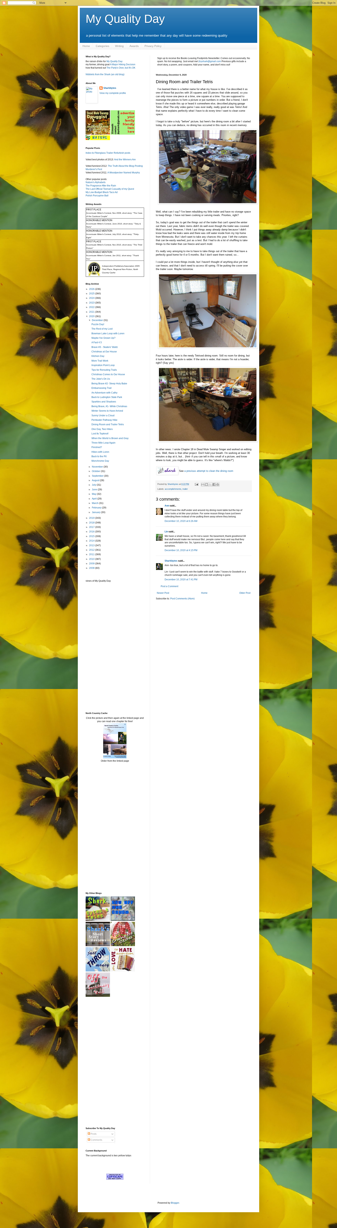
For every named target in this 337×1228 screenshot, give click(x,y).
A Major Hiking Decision (122, 64)
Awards (134, 46)
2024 (92, 298)
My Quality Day (125, 18)
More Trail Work (99, 360)
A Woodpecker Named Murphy (123, 172)
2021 (92, 312)
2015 (92, 536)
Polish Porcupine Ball (97, 195)
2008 (92, 568)
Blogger (175, 1203)
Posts (93, 1134)
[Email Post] (196, 484)
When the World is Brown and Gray (110, 438)
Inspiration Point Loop (103, 365)
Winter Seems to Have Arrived (107, 410)
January (96, 512)
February (97, 507)
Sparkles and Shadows (103, 401)
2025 (92, 293)
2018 (92, 522)
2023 (92, 302)
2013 (92, 545)
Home (86, 46)
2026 (92, 289)
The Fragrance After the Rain (101, 185)
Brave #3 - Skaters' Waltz (104, 347)
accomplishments (173, 489)
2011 (92, 554)
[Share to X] (210, 484)
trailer (185, 489)
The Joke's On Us (100, 379)
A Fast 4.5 (96, 342)
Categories (102, 46)
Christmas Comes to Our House (108, 374)
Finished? (96, 447)
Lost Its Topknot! (99, 433)
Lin (166, 531)
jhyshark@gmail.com (210, 61)
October (96, 471)
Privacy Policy (153, 46)
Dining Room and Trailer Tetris (107, 424)
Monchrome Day (100, 461)
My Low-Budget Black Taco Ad (102, 192)
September (98, 476)
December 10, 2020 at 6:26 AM (181, 521)
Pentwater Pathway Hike (104, 420)
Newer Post (163, 593)
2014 (92, 540)
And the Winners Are (125, 159)
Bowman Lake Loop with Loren (107, 333)
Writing (119, 46)
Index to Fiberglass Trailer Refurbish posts (108, 153)
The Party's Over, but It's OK (120, 67)
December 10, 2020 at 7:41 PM (181, 579)
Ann (167, 505)
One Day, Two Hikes (102, 429)
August (96, 480)
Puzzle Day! (97, 324)
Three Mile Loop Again (103, 442)
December (98, 320)
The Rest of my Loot (102, 328)
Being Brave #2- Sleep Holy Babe (109, 383)
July (94, 484)
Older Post (244, 593)
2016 (92, 531)
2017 (92, 527)
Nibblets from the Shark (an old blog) (105, 74)
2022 (92, 307)
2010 (92, 559)
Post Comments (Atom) (182, 598)
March (95, 503)
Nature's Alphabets (96, 182)
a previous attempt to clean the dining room (208, 470)
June (95, 489)
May (94, 494)
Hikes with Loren (100, 452)
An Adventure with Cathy (104, 392)
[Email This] (203, 484)
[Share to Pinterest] (218, 484)
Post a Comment (169, 586)
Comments (96, 1140)
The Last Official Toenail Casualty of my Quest (110, 189)
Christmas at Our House (104, 351)
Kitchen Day (97, 356)
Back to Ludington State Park (106, 397)
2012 (92, 550)
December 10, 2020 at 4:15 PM (181, 550)
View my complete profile (112, 93)
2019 (92, 518)
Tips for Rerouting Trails (104, 370)
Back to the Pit (98, 456)
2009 (92, 563)
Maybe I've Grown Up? (103, 338)
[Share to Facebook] (214, 484)
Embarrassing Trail (101, 388)
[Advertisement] (97, 646)
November (98, 466)
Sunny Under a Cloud (102, 415)
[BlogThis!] (206, 484)
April (94, 498)
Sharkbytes (171, 560)
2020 (92, 316)
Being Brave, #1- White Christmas (109, 406)
